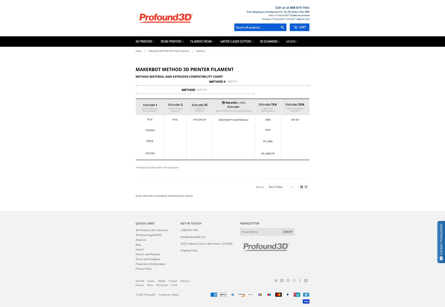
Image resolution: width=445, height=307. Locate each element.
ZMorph (161, 281)
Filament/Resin (201, 41)
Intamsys (184, 281)
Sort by (260, 187)
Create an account (299, 15)
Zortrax (151, 281)
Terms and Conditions (148, 259)
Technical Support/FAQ (149, 235)
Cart (302, 27)
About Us (141, 239)
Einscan (140, 285)
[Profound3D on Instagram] (294, 281)
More (291, 41)
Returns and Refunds (148, 254)
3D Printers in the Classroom (152, 230)
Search (140, 249)
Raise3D (140, 281)
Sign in (300, 19)
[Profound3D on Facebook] (282, 281)
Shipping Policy (189, 250)
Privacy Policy (144, 268)
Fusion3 (173, 281)
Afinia (150, 285)
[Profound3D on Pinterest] (288, 281)
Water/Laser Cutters (236, 41)
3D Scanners (269, 41)
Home (138, 51)
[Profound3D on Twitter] (276, 281)
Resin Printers (171, 41)
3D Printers (144, 41)
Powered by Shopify (169, 294)
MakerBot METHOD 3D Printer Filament (169, 51)
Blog (138, 244)
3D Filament (162, 285)
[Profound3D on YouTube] (306, 281)
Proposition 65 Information (150, 264)
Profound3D (149, 294)
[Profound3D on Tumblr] (300, 281)
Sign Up (287, 232)
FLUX (174, 285)
